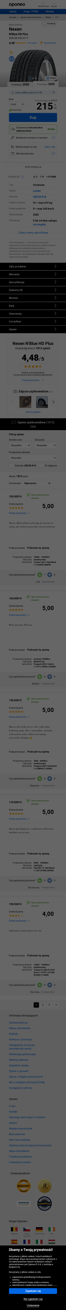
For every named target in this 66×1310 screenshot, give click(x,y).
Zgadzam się (33, 1291)
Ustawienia (33, 1305)
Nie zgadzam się (33, 1299)
